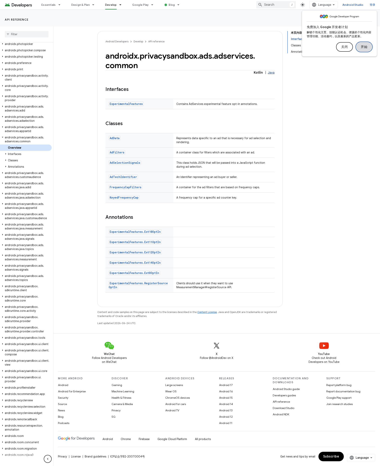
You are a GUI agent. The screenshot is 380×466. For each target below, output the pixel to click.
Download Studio (283, 408)
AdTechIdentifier (123, 177)
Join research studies (339, 404)
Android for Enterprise (72, 391)
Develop (111, 5)
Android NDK (281, 414)
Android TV (172, 410)
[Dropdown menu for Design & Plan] (95, 5)
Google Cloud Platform (172, 439)
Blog (172, 5)
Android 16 (226, 391)
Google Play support (339, 397)
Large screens (174, 385)
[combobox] (276, 4)
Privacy (116, 410)
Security (63, 397)
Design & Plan (80, 5)
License (76, 456)
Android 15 (226, 397)
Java (271, 73)
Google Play (140, 5)
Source (62, 404)
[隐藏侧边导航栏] (48, 459)
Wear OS (171, 391)
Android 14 (226, 404)
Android (63, 385)
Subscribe (331, 456)
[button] (26, 44)
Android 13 (226, 410)
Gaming (117, 385)
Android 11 (225, 423)
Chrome (126, 439)
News (61, 410)
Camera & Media (122, 404)
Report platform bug (339, 385)
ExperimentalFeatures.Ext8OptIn (134, 273)
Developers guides (284, 395)
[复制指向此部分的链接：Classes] (127, 124)
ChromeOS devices (177, 397)
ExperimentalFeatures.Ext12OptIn (135, 252)
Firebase (144, 439)
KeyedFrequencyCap (124, 197)
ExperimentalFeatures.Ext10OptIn (135, 232)
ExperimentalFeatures (126, 104)
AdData (115, 138)
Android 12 (226, 416)
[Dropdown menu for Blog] (180, 5)
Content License (207, 312)
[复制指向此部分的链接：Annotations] (137, 217)
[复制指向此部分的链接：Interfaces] (133, 89)
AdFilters (117, 152)
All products (203, 439)
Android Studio (352, 5)
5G (114, 416)
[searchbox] (26, 34)
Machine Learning (123, 391)
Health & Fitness (121, 397)
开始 (364, 47)
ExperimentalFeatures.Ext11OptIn (135, 242)
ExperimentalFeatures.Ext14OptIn (135, 262)
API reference (17, 19)
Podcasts (63, 423)
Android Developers (116, 41)
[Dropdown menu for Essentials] (61, 5)
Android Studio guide (286, 389)
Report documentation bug (343, 391)
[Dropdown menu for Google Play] (154, 5)
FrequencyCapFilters (125, 187)
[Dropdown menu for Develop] (122, 5)
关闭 (344, 47)
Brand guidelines (95, 456)
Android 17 (226, 385)
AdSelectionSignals (125, 163)
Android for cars (175, 404)
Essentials (48, 5)
